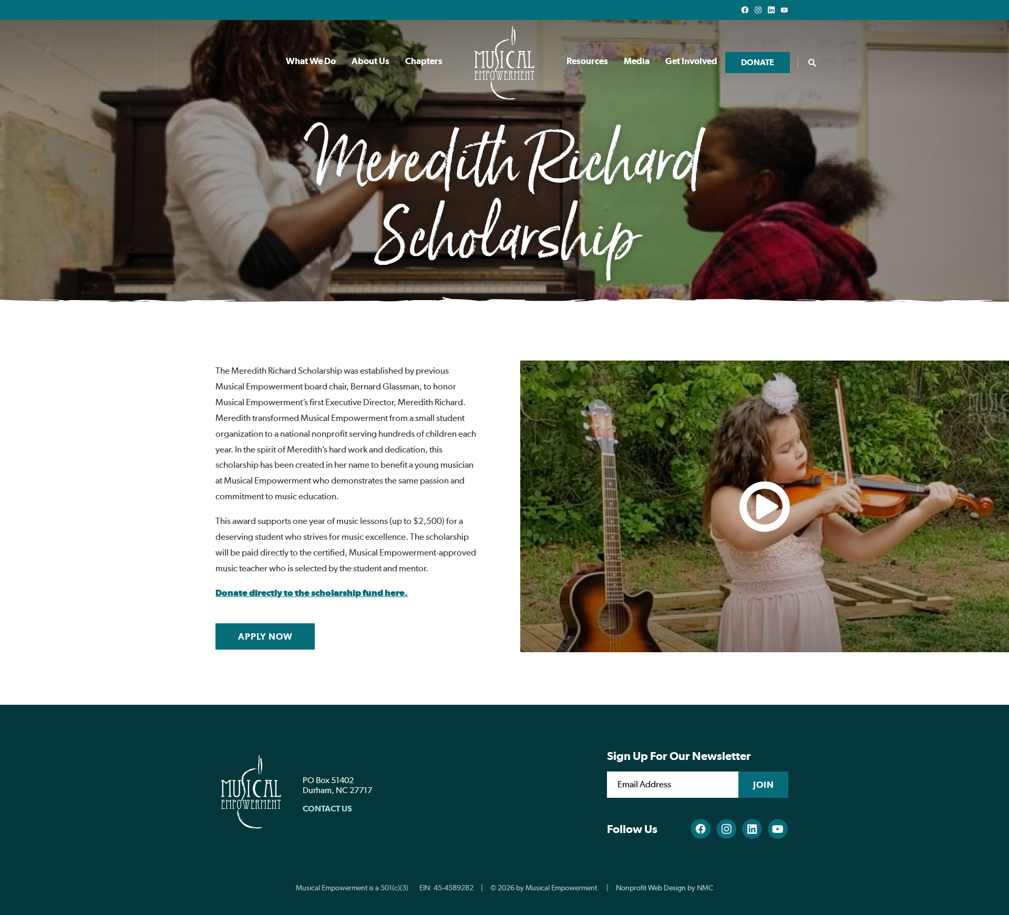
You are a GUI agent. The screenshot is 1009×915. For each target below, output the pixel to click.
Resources (587, 61)
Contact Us (327, 809)
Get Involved (691, 61)
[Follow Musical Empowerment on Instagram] (758, 10)
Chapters (423, 61)
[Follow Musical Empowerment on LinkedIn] (771, 10)
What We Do (311, 61)
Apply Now (265, 636)
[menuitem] (311, 62)
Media (637, 61)
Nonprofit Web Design (651, 887)
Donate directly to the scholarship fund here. (311, 593)
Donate (757, 62)
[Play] (764, 506)
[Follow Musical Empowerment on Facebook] (745, 10)
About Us (370, 61)
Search (812, 62)
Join (763, 784)
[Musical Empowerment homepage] (504, 62)
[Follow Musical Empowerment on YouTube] (784, 10)
